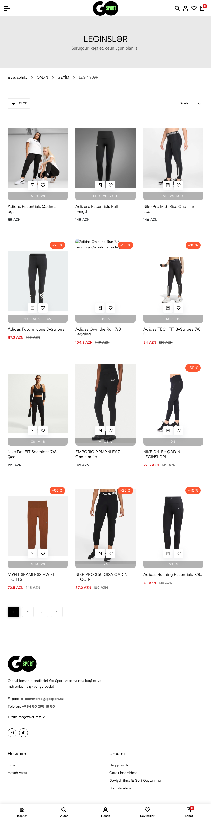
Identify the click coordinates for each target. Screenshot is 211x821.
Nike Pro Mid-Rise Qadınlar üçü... (168, 209)
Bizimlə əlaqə (120, 788)
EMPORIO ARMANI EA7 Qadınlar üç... (97, 454)
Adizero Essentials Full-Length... (97, 209)
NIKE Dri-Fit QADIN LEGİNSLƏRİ (161, 454)
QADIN (42, 77)
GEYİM (63, 77)
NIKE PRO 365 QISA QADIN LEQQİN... (101, 577)
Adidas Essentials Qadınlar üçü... (33, 209)
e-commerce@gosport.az (42, 699)
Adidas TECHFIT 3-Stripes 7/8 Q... (172, 331)
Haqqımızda (118, 765)
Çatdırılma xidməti (124, 773)
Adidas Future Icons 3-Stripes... (37, 329)
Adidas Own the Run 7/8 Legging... (98, 331)
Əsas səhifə (17, 77)
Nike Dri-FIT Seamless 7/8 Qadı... (32, 454)
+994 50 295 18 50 (38, 706)
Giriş (12, 765)
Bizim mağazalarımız (24, 717)
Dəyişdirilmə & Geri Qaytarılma (135, 780)
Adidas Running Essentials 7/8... (173, 574)
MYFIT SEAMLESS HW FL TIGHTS (31, 577)
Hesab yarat (17, 773)
